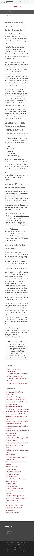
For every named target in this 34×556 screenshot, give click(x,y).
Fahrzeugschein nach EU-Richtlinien (17, 414)
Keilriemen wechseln (12, 440)
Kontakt (8, 533)
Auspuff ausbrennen (12, 394)
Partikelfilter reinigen (12, 474)
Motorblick (17, 7)
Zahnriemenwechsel (12, 510)
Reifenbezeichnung (11, 486)
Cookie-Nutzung (9, 1)
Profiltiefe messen (11, 476)
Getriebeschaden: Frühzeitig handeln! (17, 438)
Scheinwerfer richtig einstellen (15, 496)
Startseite (9, 531)
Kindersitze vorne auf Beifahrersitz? (17, 443)
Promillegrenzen (11, 484)
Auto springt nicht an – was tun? (16, 399)
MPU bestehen (10, 455)
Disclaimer (21, 545)
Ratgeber (12, 15)
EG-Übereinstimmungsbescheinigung (17, 411)
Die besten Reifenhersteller (14, 406)
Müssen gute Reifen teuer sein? (17, 383)
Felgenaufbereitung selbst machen (16, 416)
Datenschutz (17, 547)
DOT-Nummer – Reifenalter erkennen (17, 409)
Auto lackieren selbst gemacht (15, 397)
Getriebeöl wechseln (12, 435)
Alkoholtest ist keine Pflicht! (14, 392)
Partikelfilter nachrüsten (13, 472)
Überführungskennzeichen (14, 503)
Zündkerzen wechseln (12, 513)
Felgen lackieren (11, 419)
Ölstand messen (11, 469)
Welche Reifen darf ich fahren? (15, 505)
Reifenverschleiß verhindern (14, 488)
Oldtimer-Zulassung (12, 467)
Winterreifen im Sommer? (14, 508)
